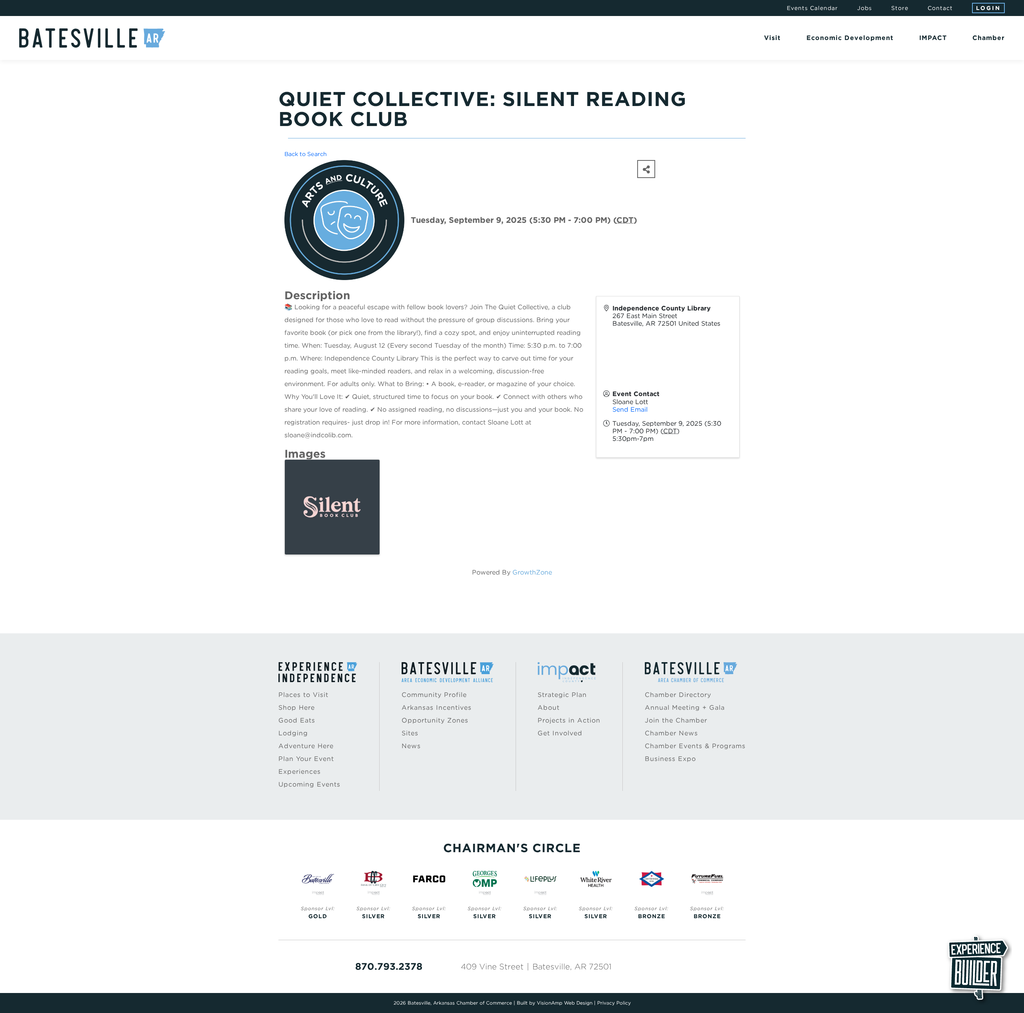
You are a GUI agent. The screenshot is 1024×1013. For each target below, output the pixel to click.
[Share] (646, 169)
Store (899, 8)
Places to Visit (303, 695)
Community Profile (434, 695)
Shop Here (296, 707)
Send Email (630, 409)
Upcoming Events (309, 784)
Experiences (299, 771)
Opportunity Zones (435, 720)
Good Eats (296, 720)
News (411, 746)
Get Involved (560, 733)
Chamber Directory (678, 695)
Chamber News (671, 733)
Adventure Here (306, 746)
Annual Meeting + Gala (685, 707)
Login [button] (988, 8)
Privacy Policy (614, 1003)
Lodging (293, 733)
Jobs (864, 8)
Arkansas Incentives (437, 707)
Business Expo (670, 759)
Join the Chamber (676, 720)
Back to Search (305, 153)
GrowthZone (532, 572)
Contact (940, 8)
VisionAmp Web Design (564, 1003)
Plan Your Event (306, 759)
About (549, 707)
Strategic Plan (562, 695)
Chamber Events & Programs (695, 746)
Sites (410, 733)
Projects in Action (569, 720)
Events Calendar (812, 8)
